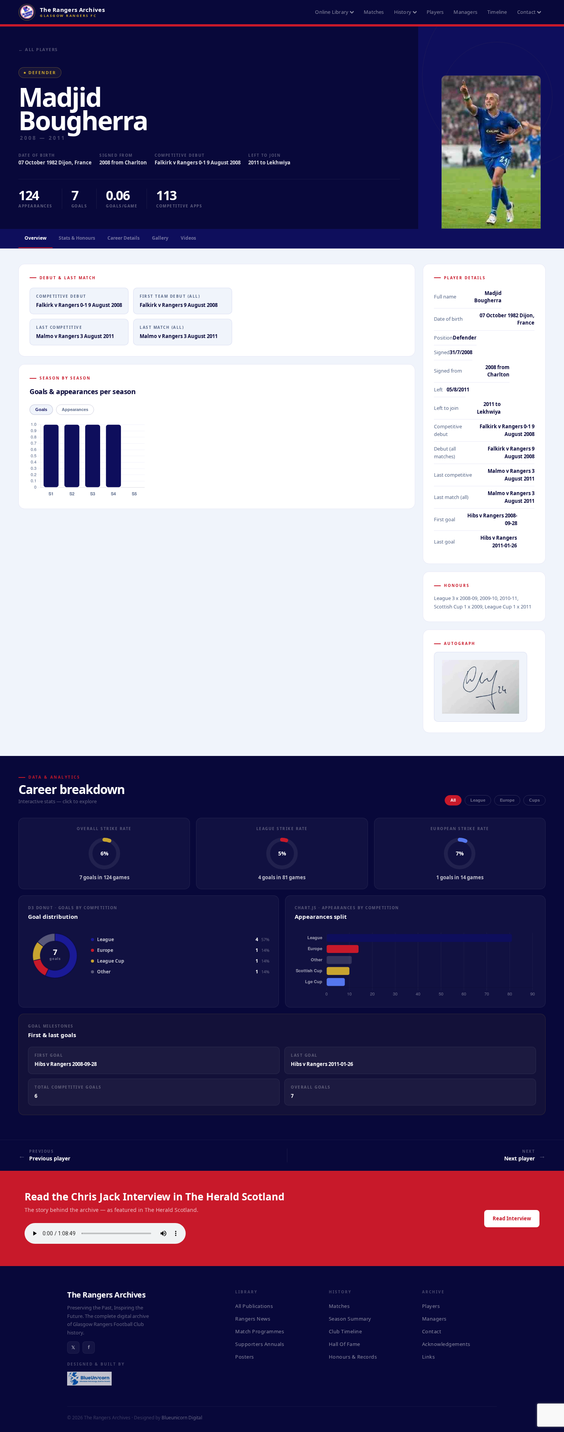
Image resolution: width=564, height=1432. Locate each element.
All (453, 800)
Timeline (497, 11)
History (402, 11)
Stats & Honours (77, 238)
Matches (374, 11)
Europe (507, 800)
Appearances (75, 409)
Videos (188, 238)
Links (428, 1356)
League (477, 800)
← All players (38, 49)
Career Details (123, 238)
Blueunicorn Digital (182, 1417)
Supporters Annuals (259, 1344)
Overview (35, 238)
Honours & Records (353, 1356)
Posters (244, 1356)
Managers (465, 11)
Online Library (331, 11)
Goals (41, 409)
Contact (526, 11)
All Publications (254, 1306)
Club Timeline (345, 1331)
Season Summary (350, 1318)
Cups (534, 800)
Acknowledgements (446, 1344)
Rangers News (252, 1318)
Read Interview (512, 1218)
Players (435, 11)
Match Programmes (259, 1331)
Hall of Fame (344, 1344)
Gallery (160, 238)
